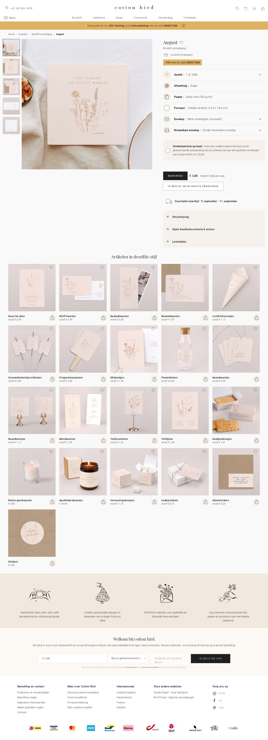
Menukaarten (67, 438)
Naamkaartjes (221, 377)
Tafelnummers (119, 438)
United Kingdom (126, 692)
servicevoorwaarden (150, 667)
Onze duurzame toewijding (83, 692)
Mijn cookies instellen (79, 707)
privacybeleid (131, 667)
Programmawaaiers (71, 377)
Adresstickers (220, 500)
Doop (119, 17)
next (24, 106)
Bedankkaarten (119, 316)
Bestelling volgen (27, 697)
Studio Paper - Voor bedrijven (171, 692)
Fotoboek (190, 17)
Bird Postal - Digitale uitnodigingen (174, 697)
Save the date (16, 316)
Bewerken (175, 175)
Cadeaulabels (169, 500)
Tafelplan (167, 438)
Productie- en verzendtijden (33, 692)
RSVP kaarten (67, 316)
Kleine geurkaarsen (20, 500)
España (121, 707)
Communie (140, 17)
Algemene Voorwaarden (31, 702)
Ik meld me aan (210, 658)
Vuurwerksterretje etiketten (25, 377)
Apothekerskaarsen (71, 500)
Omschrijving (180, 217)
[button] (183, 25)
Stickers (13, 561)
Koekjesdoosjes (222, 438)
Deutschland (124, 697)
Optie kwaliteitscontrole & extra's (193, 229)
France (121, 702)
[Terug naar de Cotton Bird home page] (134, 12)
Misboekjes (117, 377)
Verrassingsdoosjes (122, 500)
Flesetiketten (169, 377)
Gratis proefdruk (77, 697)
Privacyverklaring (77, 702)
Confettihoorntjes (223, 316)
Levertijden (179, 241)
